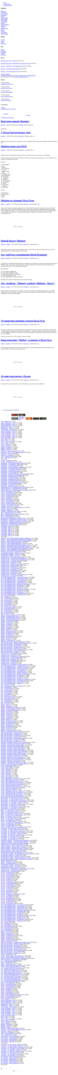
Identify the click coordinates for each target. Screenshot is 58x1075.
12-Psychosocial (9, 982)
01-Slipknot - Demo (13, 486)
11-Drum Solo (9, 890)
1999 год (10, 535)
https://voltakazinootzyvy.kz (22, 76)
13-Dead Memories (10, 963)
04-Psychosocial (14, 571)
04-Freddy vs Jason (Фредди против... (18, 520)
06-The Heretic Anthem (10, 606)
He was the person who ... (7, 96)
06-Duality (8, 989)
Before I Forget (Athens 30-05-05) (12, 970)
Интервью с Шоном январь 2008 (15, 749)
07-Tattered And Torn (11, 632)
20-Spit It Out (9, 878)
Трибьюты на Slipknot (6, 840)
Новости (3, 11)
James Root (8, 769)
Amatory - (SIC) (15, 851)
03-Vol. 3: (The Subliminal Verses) (16, 452)
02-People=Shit (8, 612)
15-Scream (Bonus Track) (23, 665)
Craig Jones (8, 774)
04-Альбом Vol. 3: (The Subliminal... (15, 823)
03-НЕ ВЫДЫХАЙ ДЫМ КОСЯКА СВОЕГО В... (20, 547)
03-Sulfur (12, 573)
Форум (2, 49)
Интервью (3, 25)
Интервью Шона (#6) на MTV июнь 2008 (17, 742)
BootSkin (7, 421)
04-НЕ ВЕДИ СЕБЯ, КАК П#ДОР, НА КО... (18, 546)
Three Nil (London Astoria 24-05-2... (13, 978)
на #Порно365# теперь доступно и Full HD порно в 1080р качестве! (18, 75)
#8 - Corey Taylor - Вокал (15, 797)
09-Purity (8, 629)
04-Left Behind (9, 993)
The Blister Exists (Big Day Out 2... (12, 976)
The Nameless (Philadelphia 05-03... (12, 980)
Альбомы (3, 504)
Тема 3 (14, 422)
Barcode (8, 449)
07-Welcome (20, 586)
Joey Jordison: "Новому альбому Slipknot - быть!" (28, 283)
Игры (2, 512)
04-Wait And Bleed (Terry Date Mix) (23, 859)
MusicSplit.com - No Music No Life (21, 63)
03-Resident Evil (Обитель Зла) (16, 522)
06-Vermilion (9, 496)
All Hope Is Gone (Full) (16, 844)
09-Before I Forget (9, 985)
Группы (3, 66)
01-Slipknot (10, 455)
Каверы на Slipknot (6, 845)
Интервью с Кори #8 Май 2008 (15, 746)
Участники (3, 12)
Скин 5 (13, 432)
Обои (2, 439)
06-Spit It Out (9, 633)
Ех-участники (4, 1056)
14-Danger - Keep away (22, 667)
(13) (38, 324)
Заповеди (3, 538)
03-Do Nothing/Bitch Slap (20, 649)
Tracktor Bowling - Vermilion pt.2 (20, 958)
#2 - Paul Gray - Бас (14, 805)
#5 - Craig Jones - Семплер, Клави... (18, 801)
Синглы (3, 460)
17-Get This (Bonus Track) (12, 620)
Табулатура (4, 451)
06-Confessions (17, 645)
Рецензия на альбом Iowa (11, 788)
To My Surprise (13, 1037)
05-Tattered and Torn (19, 647)
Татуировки (4, 32)
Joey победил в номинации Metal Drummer (24, 254)
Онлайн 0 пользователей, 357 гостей (8, 108)
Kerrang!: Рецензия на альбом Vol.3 (14, 784)
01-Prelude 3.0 (20, 594)
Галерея (3, 39)
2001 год (10, 533)
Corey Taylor (8, 776)
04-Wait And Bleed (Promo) (15, 482)
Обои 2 (6, 439)
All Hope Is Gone (5, 557)
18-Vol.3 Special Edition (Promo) (16, 463)
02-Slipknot (9, 510)
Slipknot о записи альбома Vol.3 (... (16, 759)
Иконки (8, 445)
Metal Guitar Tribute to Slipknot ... (21, 843)
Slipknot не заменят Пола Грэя (17, 200)
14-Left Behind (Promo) (14, 468)
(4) (38, 258)
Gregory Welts (12, 1057)
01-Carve (17, 555)
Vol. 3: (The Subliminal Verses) (8, 577)
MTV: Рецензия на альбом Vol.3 (13, 781)
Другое (3, 441)
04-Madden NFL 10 (9, 512)
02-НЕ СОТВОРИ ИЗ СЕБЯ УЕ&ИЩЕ (17, 549)
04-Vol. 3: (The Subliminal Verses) (15, 507)
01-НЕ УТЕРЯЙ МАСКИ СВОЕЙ (15, 550)
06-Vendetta (13, 569)
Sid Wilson (8, 772)
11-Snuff (12, 562)
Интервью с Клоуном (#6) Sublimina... (16, 754)
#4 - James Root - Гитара (15, 802)
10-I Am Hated (7, 601)
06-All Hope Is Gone (12, 504)
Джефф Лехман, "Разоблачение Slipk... (17, 762)
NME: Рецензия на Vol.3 (11, 780)
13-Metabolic (7, 597)
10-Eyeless (8, 891)
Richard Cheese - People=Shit (19, 849)
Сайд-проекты (4, 34)
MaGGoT (21, 136)
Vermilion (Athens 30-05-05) (11, 969)
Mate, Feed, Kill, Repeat (7, 641)
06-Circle (19, 588)
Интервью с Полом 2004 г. (14, 755)
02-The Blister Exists (22, 593)
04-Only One (17, 648)
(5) (33, 136)
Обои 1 (6, 440)
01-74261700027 (10, 640)
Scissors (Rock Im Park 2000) (11, 981)
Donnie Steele (12, 1060)
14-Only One (9, 622)
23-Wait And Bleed (10, 874)
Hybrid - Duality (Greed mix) (19, 845)
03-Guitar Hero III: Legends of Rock (13, 514)
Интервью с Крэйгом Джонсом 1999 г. (17, 763)
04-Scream (17, 551)
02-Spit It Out (9, 502)
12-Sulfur (8, 460)
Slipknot (8, 204)
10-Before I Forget (21, 582)
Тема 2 (14, 424)
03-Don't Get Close (19, 553)
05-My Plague (8, 992)
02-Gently (16, 651)
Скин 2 (13, 436)
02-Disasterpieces (16, 488)
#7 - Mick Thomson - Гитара (16, 798)
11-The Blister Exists (10, 984)
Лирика (3, 23)
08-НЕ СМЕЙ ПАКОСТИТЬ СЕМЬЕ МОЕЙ (18, 541)
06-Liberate (9, 896)
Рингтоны (15, 60)
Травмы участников (10, 765)
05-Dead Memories (15, 570)
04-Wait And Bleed (10, 636)
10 (18, 410)
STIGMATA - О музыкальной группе (15, 66)
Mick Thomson (9, 766)
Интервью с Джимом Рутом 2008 (15, 743)
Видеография (4, 19)
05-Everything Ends (9, 608)
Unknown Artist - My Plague (18, 847)
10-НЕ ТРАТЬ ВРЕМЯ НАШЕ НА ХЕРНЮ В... (19, 538)
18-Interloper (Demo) (11, 863)
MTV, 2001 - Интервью (13, 761)
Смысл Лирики (5, 24)
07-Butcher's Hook (14, 567)
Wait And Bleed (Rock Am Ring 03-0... (13, 973)
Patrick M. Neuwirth (14, 1056)
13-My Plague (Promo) (13, 469)
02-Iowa (10, 453)
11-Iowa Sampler (12, 472)
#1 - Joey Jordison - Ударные (16, 806)
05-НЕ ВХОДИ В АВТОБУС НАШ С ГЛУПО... (19, 545)
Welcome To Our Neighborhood (12, 959)
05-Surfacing (9, 635)
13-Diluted (8, 624)
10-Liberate (8, 628)
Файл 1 (11, 428)
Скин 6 (13, 431)
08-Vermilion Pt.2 (9, 988)
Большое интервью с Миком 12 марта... (17, 753)
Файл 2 (11, 426)
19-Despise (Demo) (10, 861)
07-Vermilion (9, 895)
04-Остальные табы (13, 451)
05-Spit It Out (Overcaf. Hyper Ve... (23, 857)
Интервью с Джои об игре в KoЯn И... (17, 750)
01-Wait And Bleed (10, 503)
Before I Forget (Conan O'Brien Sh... (14, 965)
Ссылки (3, 53)
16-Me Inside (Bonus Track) (12, 618)
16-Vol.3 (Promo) (12, 465)
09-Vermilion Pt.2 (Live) (20, 852)
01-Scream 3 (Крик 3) (14, 524)
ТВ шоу (3, 955)
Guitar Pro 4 (7, 457)
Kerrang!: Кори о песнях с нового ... (16, 745)
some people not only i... (7, 88)
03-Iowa (9, 508)
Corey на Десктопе (10, 441)
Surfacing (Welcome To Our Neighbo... (13, 967)
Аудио (2, 41)
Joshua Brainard (13, 1061)
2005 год (10, 527)
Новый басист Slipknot (13, 240)
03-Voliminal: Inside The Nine (19, 487)
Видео (2, 42)
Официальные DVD (6, 487)
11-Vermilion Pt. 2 (21, 907)
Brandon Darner (13, 1059)
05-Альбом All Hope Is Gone (13, 821)
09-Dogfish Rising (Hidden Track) (22, 643)
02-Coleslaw (18, 865)
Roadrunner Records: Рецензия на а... (14, 786)
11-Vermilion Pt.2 (21, 581)
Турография (4, 21)
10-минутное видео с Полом (16, 376)
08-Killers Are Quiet (18, 641)
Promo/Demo (4, 463)
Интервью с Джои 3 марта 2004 (15, 757)
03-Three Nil (20, 592)
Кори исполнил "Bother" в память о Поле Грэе (26, 340)
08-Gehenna (13, 566)
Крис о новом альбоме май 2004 (15, 758)
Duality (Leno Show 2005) (12, 966)
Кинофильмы (4, 518)
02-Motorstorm (8, 515)
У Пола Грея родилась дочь (13, 71)
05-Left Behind (9, 898)
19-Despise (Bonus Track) (12, 616)
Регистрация (7, 4)
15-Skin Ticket (9, 884)
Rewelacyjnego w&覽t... (7, 92)
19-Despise (8, 706)
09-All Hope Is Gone (11, 492)
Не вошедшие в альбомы (7, 551)
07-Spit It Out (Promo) (13, 478)
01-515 (6, 613)
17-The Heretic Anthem (11, 882)
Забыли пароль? (8, 5)
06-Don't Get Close (19, 856)
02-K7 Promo (11, 484)
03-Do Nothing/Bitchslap (20, 738)
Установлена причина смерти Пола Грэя (23, 320)
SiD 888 (21, 125)
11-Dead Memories (10, 461)
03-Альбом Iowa (10, 824)
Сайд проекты (4, 1036)
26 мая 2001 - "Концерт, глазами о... (14, 790)
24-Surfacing (9, 872)
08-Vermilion (20, 585)
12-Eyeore (8, 888)
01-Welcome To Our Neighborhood (20, 490)
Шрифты (3, 447)
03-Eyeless (8, 637)
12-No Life (8, 625)
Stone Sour (11, 1041)
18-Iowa (8, 880)
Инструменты (4, 28)
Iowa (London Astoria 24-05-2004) (12, 977)
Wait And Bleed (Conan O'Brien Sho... (15, 957)
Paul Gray (7, 773)
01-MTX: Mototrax (9, 516)
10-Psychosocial (10, 491)
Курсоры (8, 444)
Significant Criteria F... (6, 100)
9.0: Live (3, 872)
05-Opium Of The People (23, 589)
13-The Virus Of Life (22, 578)
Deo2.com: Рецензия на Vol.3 (12, 785)
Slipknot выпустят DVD (14, 146)
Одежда (3, 31)
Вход (5, 2)
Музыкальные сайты (6, 60)
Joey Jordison (8, 777)
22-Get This (9, 875)
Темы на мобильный (6, 422)
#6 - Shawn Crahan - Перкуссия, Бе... (18, 800)
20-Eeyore (8, 704)
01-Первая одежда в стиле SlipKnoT (15, 827)
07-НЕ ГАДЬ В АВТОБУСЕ (14, 542)
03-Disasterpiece (8, 610)
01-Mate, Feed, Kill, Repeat (13, 511)
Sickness (8, 448)
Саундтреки (4, 20)
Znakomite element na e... (7, 84)
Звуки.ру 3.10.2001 (10, 789)
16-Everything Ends (11, 883)
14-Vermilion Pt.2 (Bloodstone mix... (19, 558)
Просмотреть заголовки (7, 117)
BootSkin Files (4, 426)
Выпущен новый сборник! (13, 68)
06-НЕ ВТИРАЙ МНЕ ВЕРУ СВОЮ (16, 543)
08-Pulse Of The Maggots (12, 894)
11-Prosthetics (9, 627)
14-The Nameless (10, 886)
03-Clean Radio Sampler (14, 483)
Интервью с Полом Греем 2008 (15, 747)
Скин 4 (13, 435)
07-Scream (17, 855)
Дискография (4, 17)
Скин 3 (13, 433)
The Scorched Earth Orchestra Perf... (22, 840)
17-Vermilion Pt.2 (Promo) (14, 464)
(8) (38, 287)
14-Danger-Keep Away (22, 577)
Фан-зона (3, 50)
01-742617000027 (10, 730)
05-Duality (8, 498)
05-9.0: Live (10, 506)
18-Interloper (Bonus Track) (12, 617)
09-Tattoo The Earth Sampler (15, 475)
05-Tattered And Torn (19, 735)
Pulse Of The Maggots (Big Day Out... (13, 974)
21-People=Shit (10, 876)
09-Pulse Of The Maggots (23, 584)
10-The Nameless (9, 986)
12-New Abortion (8, 598)
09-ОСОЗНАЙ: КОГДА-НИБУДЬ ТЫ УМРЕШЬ (19, 539)
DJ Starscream (12, 1039)
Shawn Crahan (9, 767)
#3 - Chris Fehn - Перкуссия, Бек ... (18, 804)
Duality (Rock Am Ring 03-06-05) (12, 972)
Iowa (2, 596)
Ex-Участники (4, 13)
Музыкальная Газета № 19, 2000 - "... (14, 793)
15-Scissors (8, 621)
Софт (2, 421)
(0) (32, 125)
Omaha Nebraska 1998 (9, 961)
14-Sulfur (7, 962)
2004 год (10, 529)
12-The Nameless (21, 580)
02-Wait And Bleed (10, 996)
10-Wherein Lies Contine (16, 563)
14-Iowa (6, 596)
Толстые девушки (5, 74)
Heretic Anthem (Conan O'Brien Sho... (15, 955)
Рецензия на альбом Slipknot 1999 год (15, 796)
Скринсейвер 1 (13, 429)
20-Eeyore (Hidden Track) (12, 614)
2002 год (10, 531)
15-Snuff (7, 954)
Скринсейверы (5, 429)
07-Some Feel (17, 644)
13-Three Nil (9, 887)
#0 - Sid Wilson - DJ (14, 808)
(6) (38, 244)
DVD (2, 959)
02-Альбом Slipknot (11, 825)
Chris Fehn (8, 770)
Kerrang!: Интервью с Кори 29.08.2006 (17, 751)
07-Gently (6, 605)
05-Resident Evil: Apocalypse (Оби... (18, 519)
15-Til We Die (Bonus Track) (17, 557)
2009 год (10, 526)
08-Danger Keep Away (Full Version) (24, 853)
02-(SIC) (8, 902)
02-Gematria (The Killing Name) (18, 574)
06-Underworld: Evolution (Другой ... (18, 518)
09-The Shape (7, 602)
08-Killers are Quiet (18, 731)
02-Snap (17, 554)
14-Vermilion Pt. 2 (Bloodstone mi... (19, 868)
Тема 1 (14, 425)
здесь (30, 279)
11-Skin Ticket (7, 600)
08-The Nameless (10, 494)
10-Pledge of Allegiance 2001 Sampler (17, 473)
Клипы (2, 954)
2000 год (10, 534)
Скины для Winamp (6, 431)
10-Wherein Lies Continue (16, 656)
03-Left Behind (9, 500)
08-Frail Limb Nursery (11, 631)
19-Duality (8, 879)
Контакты (3, 54)
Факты (2, 16)
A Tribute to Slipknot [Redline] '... (21, 841)
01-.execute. (13, 576)
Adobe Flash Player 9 (10, 456)
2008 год (10, 530)
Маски (2, 30)
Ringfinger (9, 447)
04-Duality (19, 590)
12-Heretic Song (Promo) (14, 471)
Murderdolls (12, 1040)
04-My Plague (9, 499)
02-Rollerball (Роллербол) (15, 523)
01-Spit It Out (8, 997)
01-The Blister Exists (11, 903)
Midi (7, 443)
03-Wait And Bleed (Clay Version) (13, 994)
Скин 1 (13, 437)
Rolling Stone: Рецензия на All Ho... (14, 778)
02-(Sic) (8, 639)
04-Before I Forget (10, 899)
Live (2, 961)
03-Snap (17, 864)
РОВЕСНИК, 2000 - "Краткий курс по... (15, 792)
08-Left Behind (8, 604)
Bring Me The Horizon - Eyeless (19, 848)
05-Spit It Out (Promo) (13, 480)
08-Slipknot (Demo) (13, 476)
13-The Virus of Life (22, 668)
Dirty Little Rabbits (13, 1036)
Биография (3, 15)
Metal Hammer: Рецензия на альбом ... (15, 782)
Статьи (2, 27)
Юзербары (3, 52)
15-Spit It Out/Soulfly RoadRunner (16, 467)
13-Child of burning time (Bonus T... (19, 559)
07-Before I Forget (10, 495)
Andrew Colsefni (13, 1063)
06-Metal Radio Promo (13, 479)
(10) (38, 204)
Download (3, 43)
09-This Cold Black (15, 565)
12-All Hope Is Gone (15, 561)
